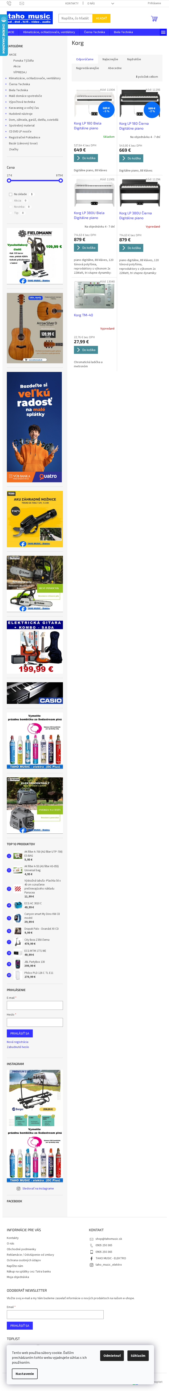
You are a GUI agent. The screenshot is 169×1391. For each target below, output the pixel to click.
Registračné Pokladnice (24, 137)
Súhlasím (138, 1355)
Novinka (21, 207)
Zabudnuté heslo (18, 1047)
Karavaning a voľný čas (24, 108)
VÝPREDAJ (20, 72)
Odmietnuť (112, 1355)
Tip (19, 213)
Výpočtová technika (22, 102)
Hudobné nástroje (21, 114)
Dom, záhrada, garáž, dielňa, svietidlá (33, 120)
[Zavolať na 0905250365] (13, 3)
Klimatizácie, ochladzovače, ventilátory (35, 78)
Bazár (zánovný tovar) (23, 143)
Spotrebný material (22, 125)
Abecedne (115, 68)
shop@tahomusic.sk (109, 1239)
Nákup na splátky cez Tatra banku (29, 1271)
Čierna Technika (19, 84)
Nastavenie (25, 1373)
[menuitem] (10, 32)
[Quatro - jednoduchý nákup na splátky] (34, 427)
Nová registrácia (17, 1042)
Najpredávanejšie (87, 68)
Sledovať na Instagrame (38, 1188)
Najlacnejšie (110, 59)
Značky (13, 149)
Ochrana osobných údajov (24, 1260)
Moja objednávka (18, 1277)
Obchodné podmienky (21, 1249)
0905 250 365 (104, 1245)
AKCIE (13, 55)
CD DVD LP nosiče (20, 131)
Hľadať (101, 18)
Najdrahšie (134, 59)
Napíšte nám (15, 1266)
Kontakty (72, 4)
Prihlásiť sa (19, 1033)
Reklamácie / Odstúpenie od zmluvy (30, 1255)
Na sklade (23, 194)
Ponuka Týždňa (23, 60)
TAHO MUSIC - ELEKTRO (111, 1258)
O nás (91, 4)
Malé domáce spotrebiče (25, 96)
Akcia (16, 66)
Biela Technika (18, 90)
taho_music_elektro (109, 1265)
